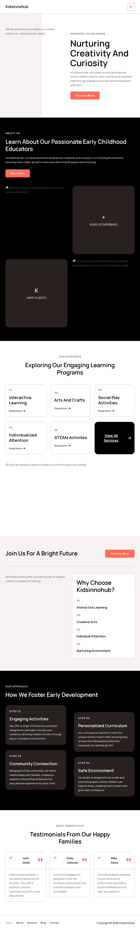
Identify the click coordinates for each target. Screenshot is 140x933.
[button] (114, 438)
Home (9, 922)
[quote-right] (40, 859)
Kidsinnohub (16, 6)
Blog (43, 922)
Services (32, 922)
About (20, 922)
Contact (54, 922)
